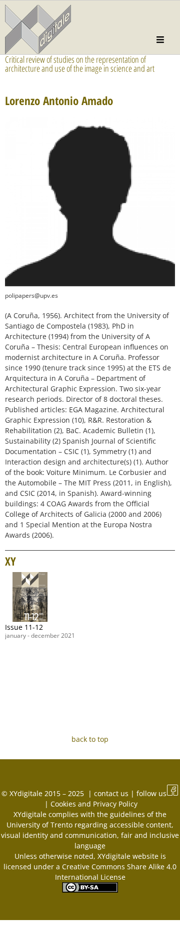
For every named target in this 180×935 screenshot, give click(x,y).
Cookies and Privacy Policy (94, 804)
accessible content (141, 824)
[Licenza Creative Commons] (90, 890)
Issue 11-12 (24, 627)
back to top (90, 739)
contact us (112, 793)
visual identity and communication (59, 835)
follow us (151, 793)
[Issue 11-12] (30, 597)
